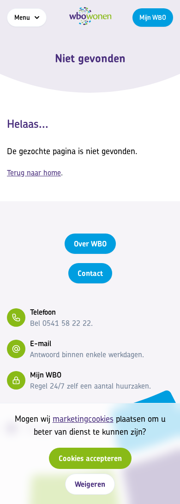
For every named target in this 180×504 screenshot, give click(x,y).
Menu (22, 17)
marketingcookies (83, 419)
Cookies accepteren (90, 458)
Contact (90, 273)
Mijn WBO (152, 17)
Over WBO (90, 244)
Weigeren (90, 484)
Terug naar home (34, 173)
